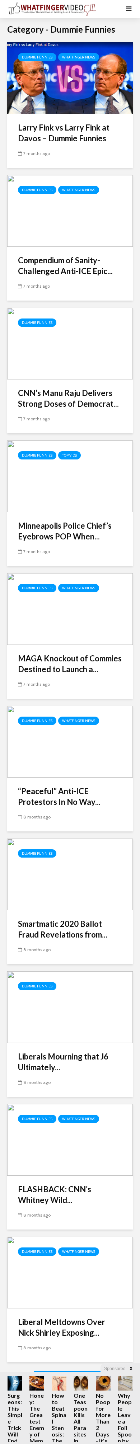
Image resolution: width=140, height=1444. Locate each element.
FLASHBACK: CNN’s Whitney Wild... (54, 1194)
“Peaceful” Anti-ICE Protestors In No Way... (59, 796)
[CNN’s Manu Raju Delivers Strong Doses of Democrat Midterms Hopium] (70, 343)
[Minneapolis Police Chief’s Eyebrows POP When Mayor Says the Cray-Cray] (70, 475)
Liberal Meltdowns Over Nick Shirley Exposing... (61, 1327)
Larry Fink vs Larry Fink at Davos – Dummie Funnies (63, 133)
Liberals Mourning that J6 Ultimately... (63, 1062)
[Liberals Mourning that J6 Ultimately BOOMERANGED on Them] (70, 1006)
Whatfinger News (78, 57)
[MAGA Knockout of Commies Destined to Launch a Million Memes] (70, 608)
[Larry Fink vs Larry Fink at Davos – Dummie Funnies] (70, 77)
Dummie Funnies (37, 57)
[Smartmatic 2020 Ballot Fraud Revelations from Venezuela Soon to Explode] (70, 873)
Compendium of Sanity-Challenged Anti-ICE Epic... (65, 265)
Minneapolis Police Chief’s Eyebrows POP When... (65, 531)
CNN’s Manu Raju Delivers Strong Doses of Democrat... (68, 398)
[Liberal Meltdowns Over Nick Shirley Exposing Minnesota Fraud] (70, 1272)
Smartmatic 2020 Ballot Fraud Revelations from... (62, 929)
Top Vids (69, 455)
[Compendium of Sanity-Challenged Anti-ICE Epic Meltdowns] (70, 210)
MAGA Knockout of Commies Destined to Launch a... (70, 663)
